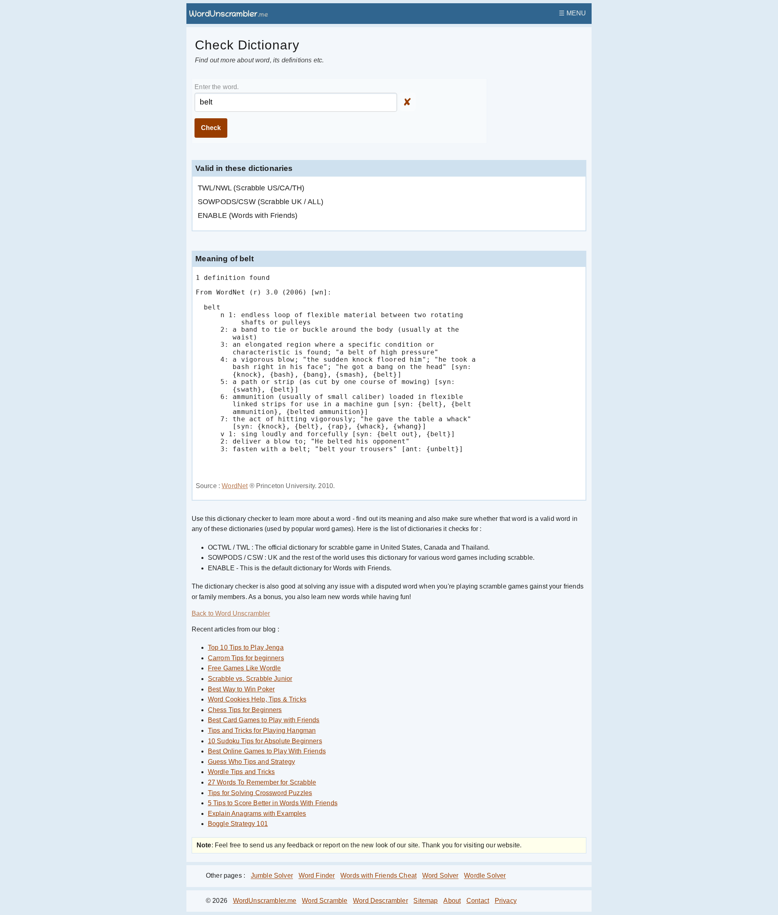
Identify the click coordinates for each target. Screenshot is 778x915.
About (452, 900)
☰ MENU (572, 13)
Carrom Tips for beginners (246, 658)
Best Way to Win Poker (241, 689)
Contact (477, 900)
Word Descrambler (380, 900)
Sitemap (425, 900)
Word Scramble (324, 900)
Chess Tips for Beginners (245, 709)
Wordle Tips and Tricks (241, 771)
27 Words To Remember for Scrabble (262, 782)
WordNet (235, 485)
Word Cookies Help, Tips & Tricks (257, 699)
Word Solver (440, 875)
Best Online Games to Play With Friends (267, 751)
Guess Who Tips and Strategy (251, 761)
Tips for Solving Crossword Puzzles (260, 792)
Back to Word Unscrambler (231, 613)
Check (211, 127)
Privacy (506, 900)
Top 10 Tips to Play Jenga (246, 647)
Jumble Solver (272, 875)
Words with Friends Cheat (378, 875)
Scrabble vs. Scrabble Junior (250, 678)
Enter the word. (216, 86)
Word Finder (317, 875)
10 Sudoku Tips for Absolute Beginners (265, 741)
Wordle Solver (485, 875)
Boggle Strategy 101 (238, 823)
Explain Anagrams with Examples (257, 813)
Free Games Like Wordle (244, 668)
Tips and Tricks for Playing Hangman (262, 730)
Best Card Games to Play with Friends (264, 720)
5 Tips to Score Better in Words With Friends (273, 803)
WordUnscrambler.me (265, 900)
